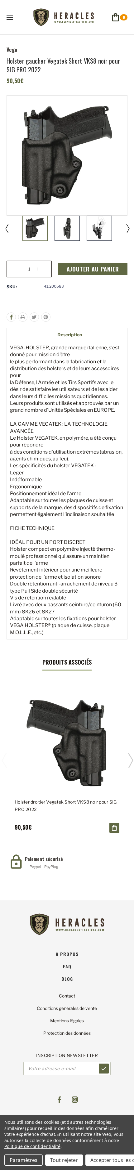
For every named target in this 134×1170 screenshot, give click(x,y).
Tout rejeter (64, 1160)
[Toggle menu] (15, 17)
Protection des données (67, 1033)
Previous (6, 228)
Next (127, 228)
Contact (67, 995)
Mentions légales (67, 1020)
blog (67, 978)
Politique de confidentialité (32, 1146)
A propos (67, 954)
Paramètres (23, 1160)
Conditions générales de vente (67, 1008)
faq (67, 966)
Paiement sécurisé (44, 858)
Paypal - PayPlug (44, 866)
